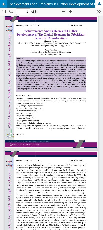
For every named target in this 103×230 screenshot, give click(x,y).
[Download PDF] (99, 4)
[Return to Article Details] (4, 4)
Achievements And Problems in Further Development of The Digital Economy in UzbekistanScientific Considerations (56, 4)
